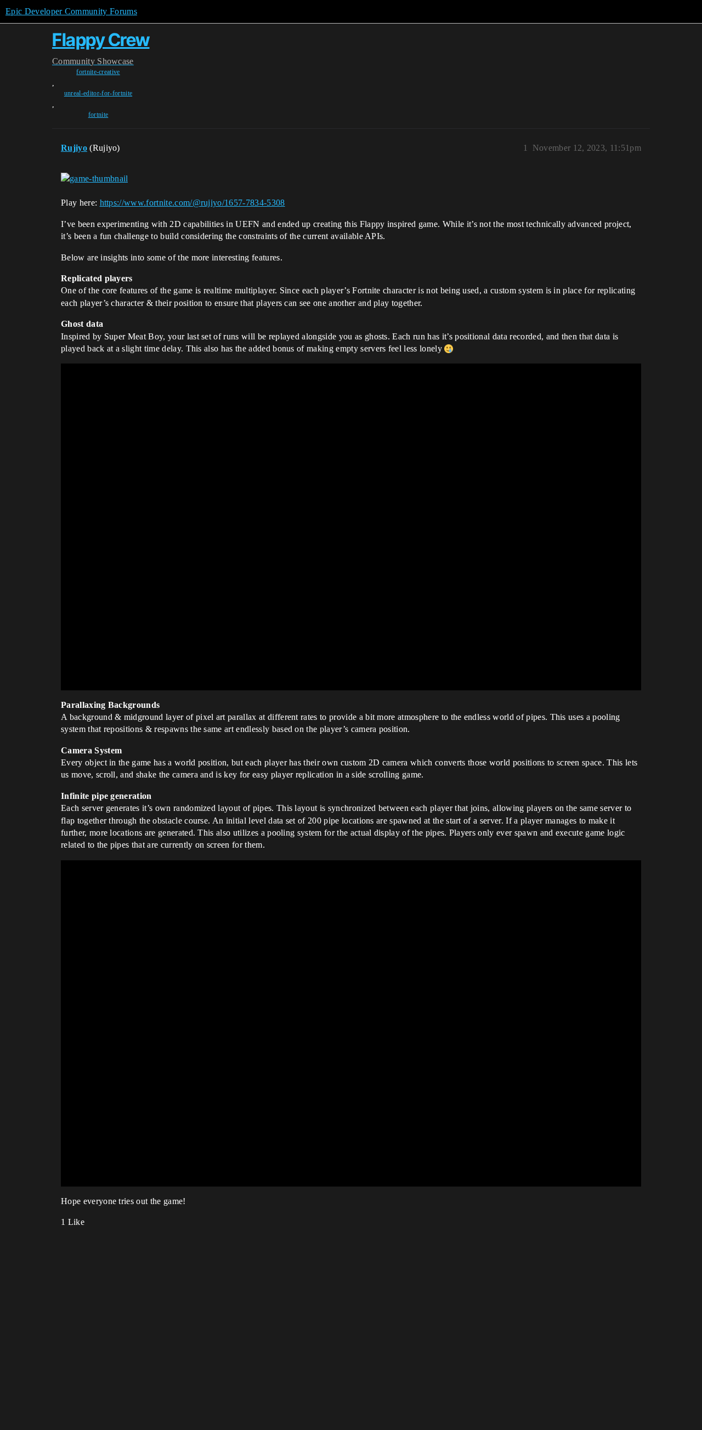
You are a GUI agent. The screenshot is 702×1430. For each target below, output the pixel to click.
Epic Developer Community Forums (71, 11)
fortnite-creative (98, 72)
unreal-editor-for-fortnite (98, 93)
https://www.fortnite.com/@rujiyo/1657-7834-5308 (192, 202)
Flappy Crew (101, 39)
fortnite (98, 114)
